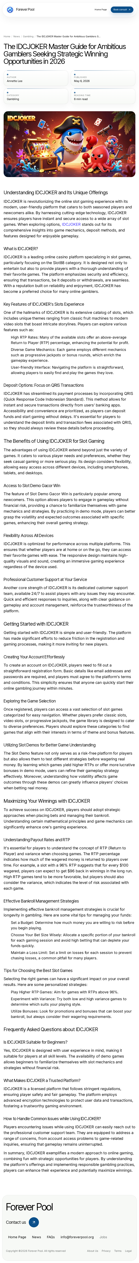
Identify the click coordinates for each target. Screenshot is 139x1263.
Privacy (106, 1250)
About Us (92, 1250)
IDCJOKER (71, 224)
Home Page (17, 1237)
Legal (128, 1250)
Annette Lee (14, 81)
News (16, 36)
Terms (117, 1250)
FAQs (51, 1237)
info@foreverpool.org (77, 1237)
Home (7, 36)
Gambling (28, 36)
